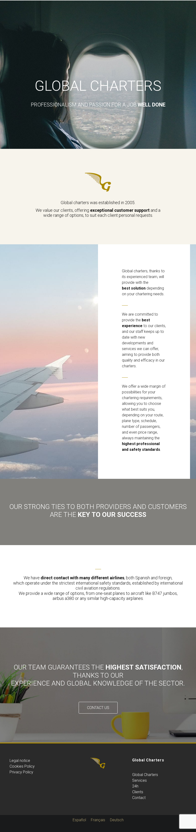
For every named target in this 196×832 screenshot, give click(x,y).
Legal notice (20, 760)
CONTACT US (98, 707)
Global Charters (145, 774)
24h (135, 786)
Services (139, 780)
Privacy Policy (21, 772)
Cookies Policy (22, 766)
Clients (137, 792)
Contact (139, 797)
